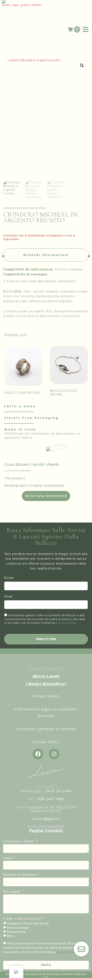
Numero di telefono (20, 875)
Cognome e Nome (19, 841)
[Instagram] (54, 754)
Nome (9, 578)
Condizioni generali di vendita (46, 729)
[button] (82, 65)
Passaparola (16, 932)
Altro (10, 936)
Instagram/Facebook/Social (28, 923)
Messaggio (12, 891)
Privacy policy (46, 696)
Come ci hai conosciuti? (23, 919)
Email (8, 597)
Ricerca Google (18, 927)
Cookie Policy (46, 742)
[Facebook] (38, 754)
